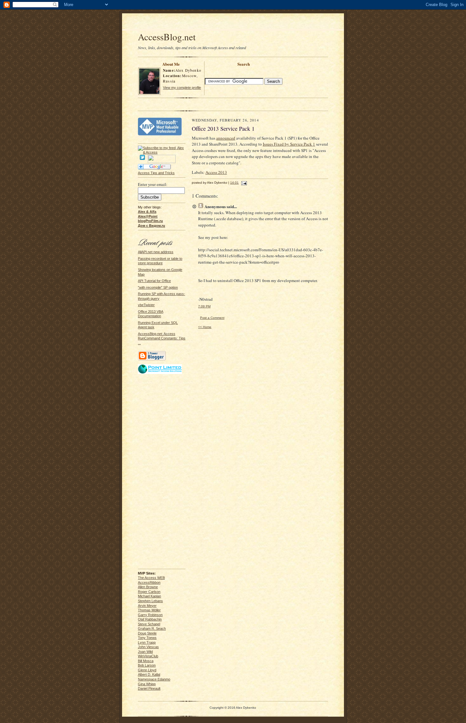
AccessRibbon (149, 582)
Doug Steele (147, 633)
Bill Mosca (145, 661)
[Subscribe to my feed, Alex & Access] (161, 148)
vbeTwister (146, 305)
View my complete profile (182, 87)
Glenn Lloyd (147, 670)
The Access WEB (151, 578)
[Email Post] (243, 182)
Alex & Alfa (147, 212)
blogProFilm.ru (150, 221)
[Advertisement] (233, 22)
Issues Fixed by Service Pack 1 (289, 144)
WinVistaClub (148, 656)
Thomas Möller (149, 610)
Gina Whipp (147, 684)
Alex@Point (148, 216)
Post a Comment (212, 317)
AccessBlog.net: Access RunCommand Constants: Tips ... (161, 338)
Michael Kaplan (149, 596)
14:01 (234, 182)
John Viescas (148, 647)
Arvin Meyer (147, 606)
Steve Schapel (149, 624)
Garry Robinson (150, 615)
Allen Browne (148, 587)
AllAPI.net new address (155, 252)
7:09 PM (204, 306)
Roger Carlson (149, 592)
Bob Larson (147, 665)
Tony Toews (147, 638)
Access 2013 (216, 172)
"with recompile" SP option (158, 287)
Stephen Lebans (150, 601)
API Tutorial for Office (154, 281)
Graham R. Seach (152, 628)
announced (225, 138)
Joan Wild (145, 652)
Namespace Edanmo (154, 679)
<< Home (204, 327)
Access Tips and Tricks (156, 173)
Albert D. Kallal (149, 674)
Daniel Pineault (149, 688)
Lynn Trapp (147, 642)
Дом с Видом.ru (151, 225)
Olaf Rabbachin (150, 619)
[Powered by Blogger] (152, 359)
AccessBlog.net (167, 36)
